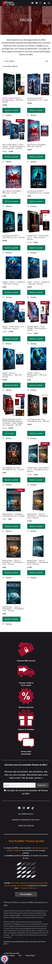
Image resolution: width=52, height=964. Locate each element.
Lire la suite (9, 433)
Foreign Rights (30, 955)
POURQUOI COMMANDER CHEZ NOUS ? (26, 820)
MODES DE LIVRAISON (26, 826)
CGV (20, 955)
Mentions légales (9, 955)
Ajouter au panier (11, 110)
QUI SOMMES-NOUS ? (26, 814)
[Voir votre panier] (45, 3)
